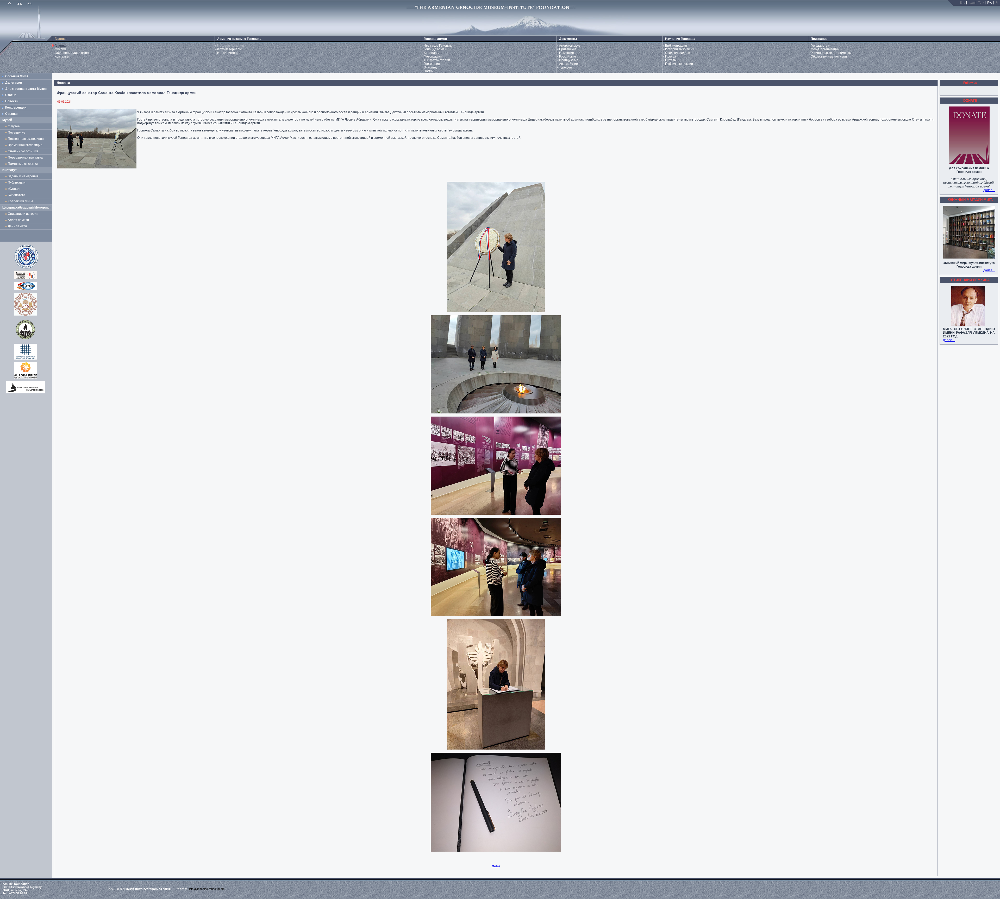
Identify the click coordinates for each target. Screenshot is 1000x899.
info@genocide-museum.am (206, 888)
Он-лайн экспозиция (24, 151)
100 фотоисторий (437, 60)
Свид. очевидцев (677, 53)
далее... (989, 190)
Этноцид (430, 67)
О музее (14, 126)
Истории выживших (679, 49)
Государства (820, 45)
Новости (11, 101)
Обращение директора (72, 53)
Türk (981, 2)
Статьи (10, 95)
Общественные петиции (829, 56)
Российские (567, 56)
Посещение (16, 132)
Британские (568, 49)
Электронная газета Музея (26, 89)
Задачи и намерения (23, 176)
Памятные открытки (23, 164)
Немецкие (566, 53)
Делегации (13, 82)
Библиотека (16, 195)
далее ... (949, 340)
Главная (61, 45)
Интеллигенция (228, 53)
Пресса (670, 56)
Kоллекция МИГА (20, 201)
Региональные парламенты (831, 53)
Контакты (62, 56)
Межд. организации (825, 49)
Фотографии (433, 56)
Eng (962, 2)
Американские (569, 45)
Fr (997, 2)
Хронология (432, 53)
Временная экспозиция (25, 145)
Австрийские (568, 64)
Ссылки (11, 114)
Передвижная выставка (26, 157)
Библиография (676, 45)
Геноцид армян (435, 49)
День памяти (17, 226)
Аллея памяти (18, 220)
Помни (429, 71)
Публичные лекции (679, 64)
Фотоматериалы (229, 49)
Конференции (15, 107)
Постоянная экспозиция (26, 139)
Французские (568, 60)
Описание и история (23, 214)
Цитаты (671, 60)
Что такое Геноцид (438, 45)
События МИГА (17, 76)
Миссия (60, 49)
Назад (496, 865)
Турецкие (566, 67)
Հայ (971, 2)
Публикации (17, 182)
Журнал (14, 189)
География (432, 64)
